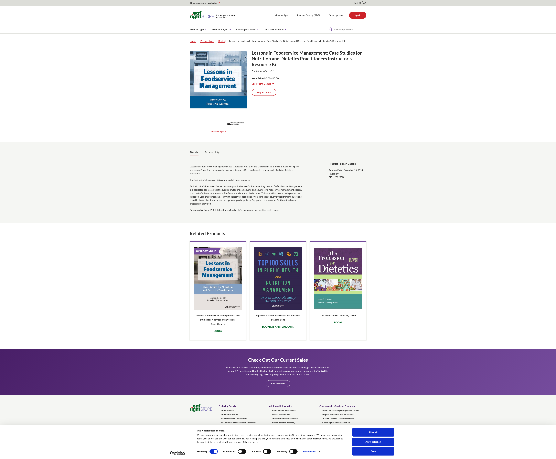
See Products (278, 383)
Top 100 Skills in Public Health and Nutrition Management (278, 317)
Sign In (357, 15)
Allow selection (373, 442)
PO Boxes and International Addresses (238, 422)
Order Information (229, 414)
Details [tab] (194, 152)
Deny (373, 451)
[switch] (242, 451)
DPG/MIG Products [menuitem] (274, 29)
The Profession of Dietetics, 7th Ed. (338, 315)
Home (193, 41)
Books (221, 41)
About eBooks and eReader (283, 410)
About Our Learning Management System (340, 410)
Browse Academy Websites (203, 2)
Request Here (264, 92)
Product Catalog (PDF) (308, 15)
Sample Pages (217, 131)
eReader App (281, 15)
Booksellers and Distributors (234, 418)
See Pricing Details (261, 83)
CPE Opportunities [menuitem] (246, 29)
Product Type (207, 41)
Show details (309, 451)
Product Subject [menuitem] (220, 29)
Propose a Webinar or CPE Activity (337, 414)
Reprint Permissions (280, 414)
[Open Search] (330, 29)
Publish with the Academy (283, 422)
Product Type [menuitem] (197, 29)
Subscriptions (336, 15)
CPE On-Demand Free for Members (337, 418)
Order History (227, 410)
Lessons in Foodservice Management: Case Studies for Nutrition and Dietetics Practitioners (218, 319)
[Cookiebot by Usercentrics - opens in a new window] (177, 453)
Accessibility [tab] (212, 152)
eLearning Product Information (335, 422)
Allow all (373, 432)
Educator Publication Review (284, 418)
